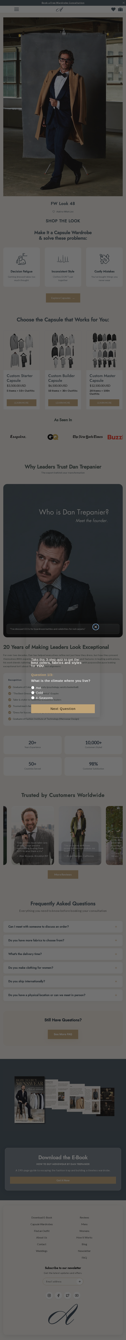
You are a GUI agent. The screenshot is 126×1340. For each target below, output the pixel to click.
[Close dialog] (96, 627)
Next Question (63, 709)
